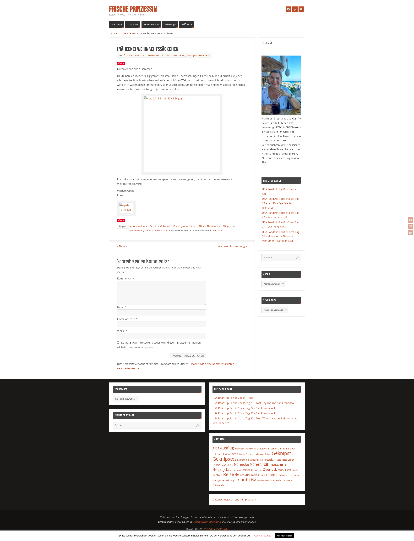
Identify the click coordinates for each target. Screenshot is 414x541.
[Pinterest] (410, 226)
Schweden (284, 475)
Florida (226, 454)
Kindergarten (180, 226)
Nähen (202, 226)
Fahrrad (216, 454)
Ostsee (246, 470)
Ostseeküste (256, 470)
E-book (291, 448)
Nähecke (193, 226)
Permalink (219, 230)
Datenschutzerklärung (225, 499)
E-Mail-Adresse (127, 319)
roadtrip (272, 475)
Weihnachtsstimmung (156, 230)
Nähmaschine (214, 226)
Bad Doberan (240, 449)
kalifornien (243, 459)
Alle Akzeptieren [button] (284, 535)
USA (252, 479)
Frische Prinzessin (133, 9)
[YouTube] (410, 232)
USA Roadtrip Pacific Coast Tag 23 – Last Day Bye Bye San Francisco (280, 203)
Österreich (218, 485)
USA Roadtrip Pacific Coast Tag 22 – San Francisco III (243, 408)
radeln (295, 470)
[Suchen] (297, 257)
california (250, 448)
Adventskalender (139, 226)
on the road (235, 470)
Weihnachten (136, 230)
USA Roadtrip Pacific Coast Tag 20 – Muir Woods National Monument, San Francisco (280, 236)
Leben (291, 459)
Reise (228, 474)
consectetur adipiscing (207, 521)
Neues (122, 246)
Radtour (217, 475)
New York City (227, 465)
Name (121, 307)
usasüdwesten (263, 480)
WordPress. (222, 528)
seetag (215, 480)
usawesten (276, 480)
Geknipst (192, 55)
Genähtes (203, 55)
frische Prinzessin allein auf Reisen (255, 454)
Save (122, 63)
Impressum (249, 499)
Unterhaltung (226, 480)
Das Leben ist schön (266, 448)
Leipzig (216, 464)
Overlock (270, 469)
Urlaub (241, 480)
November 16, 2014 (158, 55)
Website (122, 331)
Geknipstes (166, 226)
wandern (288, 480)
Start (116, 33)
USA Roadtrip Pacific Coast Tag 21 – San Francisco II (243, 413)
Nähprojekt (229, 226)
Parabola (208, 528)
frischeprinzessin (134, 55)
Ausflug (227, 448)
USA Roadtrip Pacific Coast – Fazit (232, 398)
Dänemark (282, 448)
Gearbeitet (129, 33)
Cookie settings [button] (262, 535)
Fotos (234, 454)
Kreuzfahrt (270, 459)
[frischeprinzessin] (410, 220)
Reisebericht (246, 474)
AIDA (215, 448)
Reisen (262, 475)
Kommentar (125, 278)
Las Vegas (282, 460)
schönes (295, 475)
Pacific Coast (284, 469)
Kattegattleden (256, 460)
